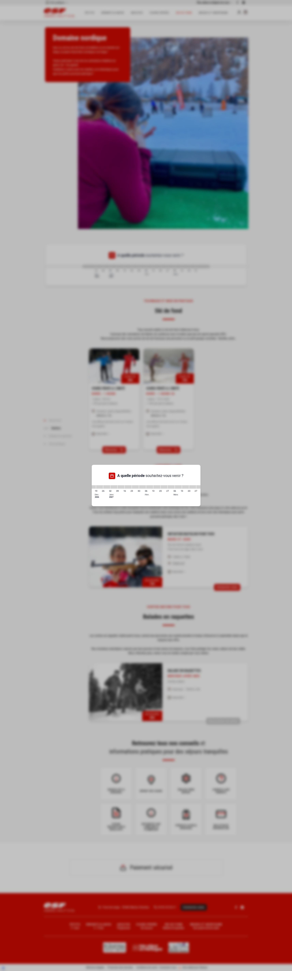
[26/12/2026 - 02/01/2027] (106, 487)
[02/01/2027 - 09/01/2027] (113, 487)
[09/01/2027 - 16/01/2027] (121, 487)
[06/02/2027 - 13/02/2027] (149, 487)
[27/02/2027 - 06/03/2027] (171, 487)
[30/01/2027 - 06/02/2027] (142, 487)
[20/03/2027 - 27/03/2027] (192, 487)
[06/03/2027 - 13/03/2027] (178, 487)
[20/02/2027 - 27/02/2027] (164, 487)
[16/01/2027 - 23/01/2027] (128, 487)
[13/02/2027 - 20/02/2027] (156, 487)
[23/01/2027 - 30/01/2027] (135, 487)
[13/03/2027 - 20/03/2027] (185, 487)
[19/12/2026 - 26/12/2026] (99, 487)
